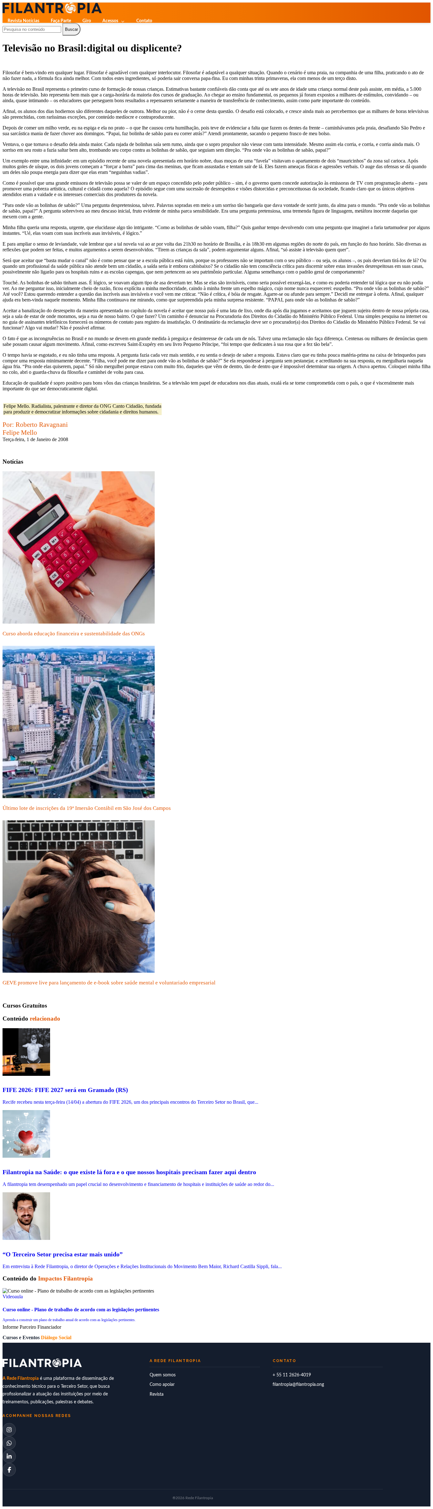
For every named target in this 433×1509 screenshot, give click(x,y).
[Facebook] (9, 1469)
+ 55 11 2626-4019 (292, 1375)
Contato (144, 21)
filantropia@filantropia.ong (298, 1384)
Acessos (110, 21)
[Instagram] (9, 1429)
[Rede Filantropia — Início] (52, 8)
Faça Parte (61, 21)
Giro (86, 21)
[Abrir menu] (9, 34)
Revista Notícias (23, 21)
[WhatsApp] (9, 1443)
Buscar (71, 29)
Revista (157, 1394)
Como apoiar (162, 1384)
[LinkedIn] (9, 1456)
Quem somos (163, 1375)
